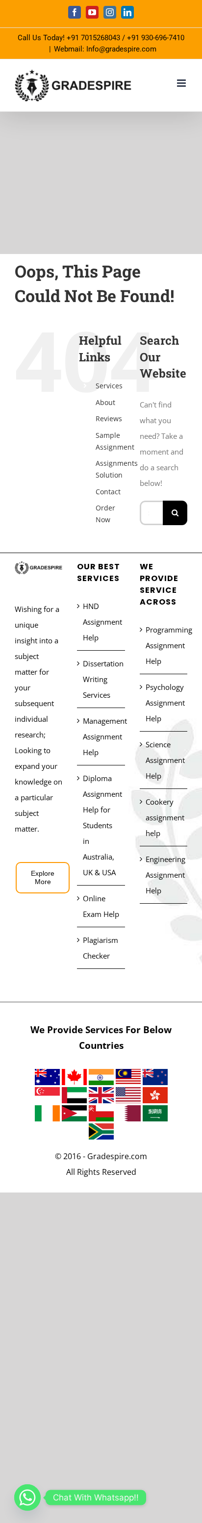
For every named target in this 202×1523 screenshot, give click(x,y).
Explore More (42, 877)
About (105, 402)
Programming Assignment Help (164, 645)
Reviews (109, 418)
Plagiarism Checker (100, 948)
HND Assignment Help (101, 621)
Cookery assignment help (164, 817)
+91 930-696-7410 (155, 37)
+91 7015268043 (93, 37)
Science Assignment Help (164, 760)
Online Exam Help (101, 906)
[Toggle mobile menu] (182, 83)
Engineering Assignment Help (164, 874)
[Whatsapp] (27, 1497)
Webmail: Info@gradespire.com (105, 49)
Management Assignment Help (101, 736)
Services (109, 385)
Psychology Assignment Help (164, 702)
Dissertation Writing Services (101, 679)
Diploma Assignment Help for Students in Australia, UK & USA (101, 825)
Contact (108, 491)
